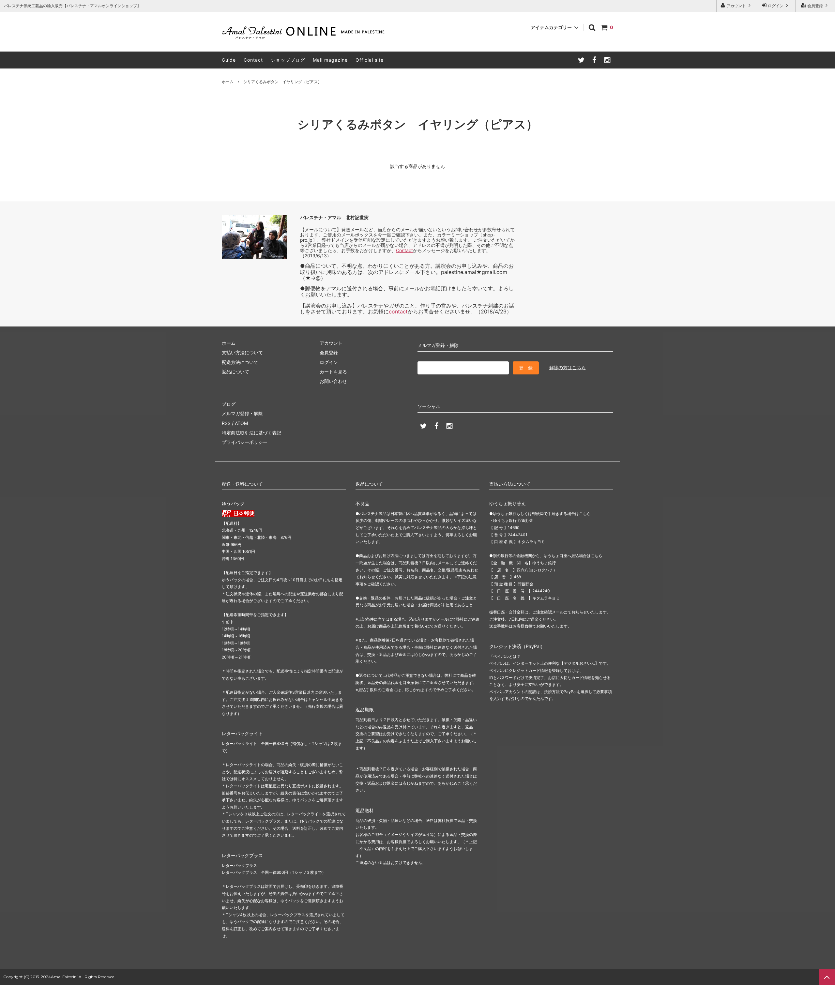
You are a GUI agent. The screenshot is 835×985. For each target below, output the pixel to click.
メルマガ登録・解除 (242, 413)
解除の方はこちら (567, 367)
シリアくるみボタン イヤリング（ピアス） (282, 81)
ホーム (228, 81)
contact (398, 311)
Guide (229, 60)
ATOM (241, 423)
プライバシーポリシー (244, 442)
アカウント (736, 5)
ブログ (228, 404)
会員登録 (815, 5)
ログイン (775, 5)
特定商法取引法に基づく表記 (251, 432)
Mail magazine (330, 60)
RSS (226, 423)
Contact (253, 60)
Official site (370, 60)
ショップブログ (288, 60)
